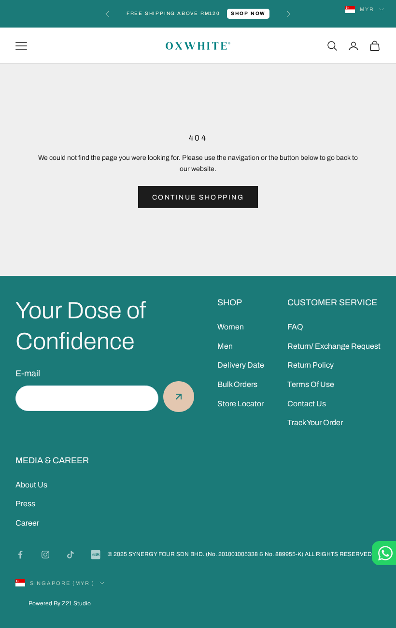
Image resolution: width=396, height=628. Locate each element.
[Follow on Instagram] (45, 554)
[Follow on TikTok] (70, 554)
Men (225, 346)
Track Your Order (315, 422)
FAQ (295, 327)
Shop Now (248, 13)
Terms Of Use (310, 384)
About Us (31, 485)
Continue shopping (198, 197)
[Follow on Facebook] (20, 554)
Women (230, 327)
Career (27, 523)
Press (25, 504)
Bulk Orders (237, 384)
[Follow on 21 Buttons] (95, 554)
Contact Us (306, 404)
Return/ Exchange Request (334, 346)
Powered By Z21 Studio (59, 603)
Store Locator (240, 404)
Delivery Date (240, 365)
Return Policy (310, 365)
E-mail (27, 373)
